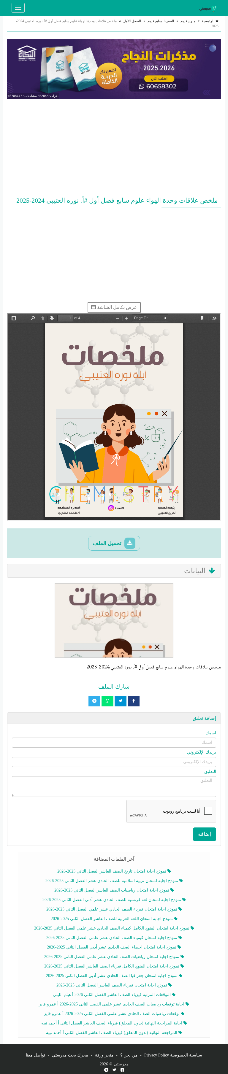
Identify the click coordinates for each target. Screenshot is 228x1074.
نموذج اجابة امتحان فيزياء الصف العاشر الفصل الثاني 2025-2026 (112, 985)
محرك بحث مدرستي (70, 1055)
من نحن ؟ (128, 1055)
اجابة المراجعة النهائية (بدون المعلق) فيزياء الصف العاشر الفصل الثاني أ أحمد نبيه (112, 1023)
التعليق (210, 771)
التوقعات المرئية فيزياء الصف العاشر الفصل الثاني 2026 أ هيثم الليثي (112, 994)
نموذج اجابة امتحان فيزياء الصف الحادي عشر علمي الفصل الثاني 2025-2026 (112, 909)
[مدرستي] (209, 7)
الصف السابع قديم (161, 21)
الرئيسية (208, 21)
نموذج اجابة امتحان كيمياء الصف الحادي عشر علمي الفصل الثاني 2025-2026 (112, 937)
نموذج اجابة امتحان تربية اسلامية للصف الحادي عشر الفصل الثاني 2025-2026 (112, 880)
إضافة (204, 834)
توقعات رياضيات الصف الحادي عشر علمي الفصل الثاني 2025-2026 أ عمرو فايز (112, 1013)
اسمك (210, 733)
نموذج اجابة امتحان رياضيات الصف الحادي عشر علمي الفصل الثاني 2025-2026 (112, 956)
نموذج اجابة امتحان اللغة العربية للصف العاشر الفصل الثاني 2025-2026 (112, 918)
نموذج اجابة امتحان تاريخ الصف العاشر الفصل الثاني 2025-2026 (112, 871)
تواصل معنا (35, 1055)
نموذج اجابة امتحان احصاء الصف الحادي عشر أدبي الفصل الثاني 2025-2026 (112, 947)
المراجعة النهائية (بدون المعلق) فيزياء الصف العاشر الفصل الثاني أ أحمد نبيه (112, 1032)
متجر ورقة (104, 1055)
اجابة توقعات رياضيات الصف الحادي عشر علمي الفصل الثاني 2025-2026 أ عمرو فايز (112, 1004)
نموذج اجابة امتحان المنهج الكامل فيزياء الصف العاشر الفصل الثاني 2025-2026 (112, 966)
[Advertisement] (114, 146)
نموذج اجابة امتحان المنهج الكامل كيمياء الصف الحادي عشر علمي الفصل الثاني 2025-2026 (112, 928)
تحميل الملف (108, 543)
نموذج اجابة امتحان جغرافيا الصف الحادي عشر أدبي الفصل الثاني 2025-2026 (112, 975)
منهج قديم (187, 21)
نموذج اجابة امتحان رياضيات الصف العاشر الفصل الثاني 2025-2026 (112, 890)
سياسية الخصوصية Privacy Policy (173, 1055)
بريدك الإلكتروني (201, 752)
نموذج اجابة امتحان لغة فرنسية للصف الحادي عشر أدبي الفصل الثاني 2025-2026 (112, 899)
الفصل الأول (132, 21)
